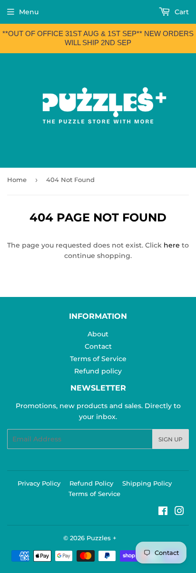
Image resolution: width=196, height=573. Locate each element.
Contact (98, 346)
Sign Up (170, 439)
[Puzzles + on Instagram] (179, 512)
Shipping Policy (147, 483)
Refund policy (98, 371)
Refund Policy (91, 483)
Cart (181, 12)
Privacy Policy (39, 483)
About (98, 334)
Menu (29, 12)
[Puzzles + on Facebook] (163, 512)
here (172, 245)
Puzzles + (102, 538)
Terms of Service (98, 358)
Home (17, 179)
